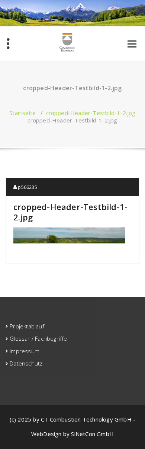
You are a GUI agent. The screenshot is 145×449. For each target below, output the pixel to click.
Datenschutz (26, 363)
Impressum (24, 351)
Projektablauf (27, 326)
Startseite (22, 113)
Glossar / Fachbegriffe (38, 338)
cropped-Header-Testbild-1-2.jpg (91, 113)
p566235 (27, 187)
